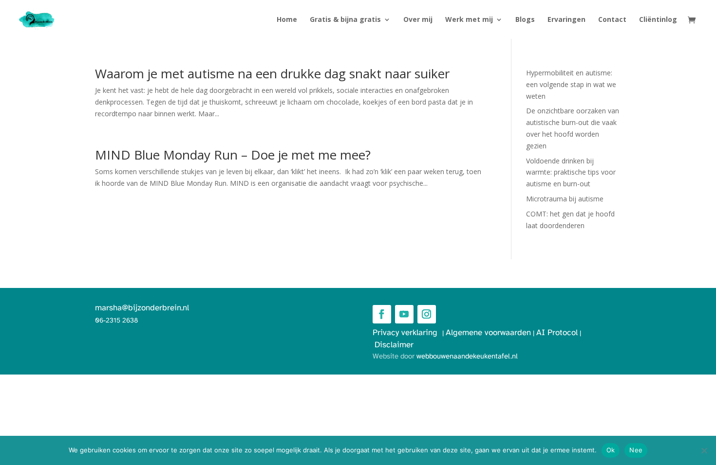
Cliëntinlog (658, 20)
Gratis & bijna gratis (345, 20)
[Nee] (704, 450)
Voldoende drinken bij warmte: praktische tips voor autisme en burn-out (571, 172)
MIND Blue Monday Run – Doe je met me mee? (233, 154)
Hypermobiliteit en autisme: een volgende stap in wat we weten (571, 84)
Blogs (525, 20)
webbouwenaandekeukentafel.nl (467, 356)
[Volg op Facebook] (382, 314)
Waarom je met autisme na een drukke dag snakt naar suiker (272, 73)
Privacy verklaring (407, 332)
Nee (635, 450)
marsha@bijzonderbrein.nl (142, 308)
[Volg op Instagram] (426, 314)
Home (287, 20)
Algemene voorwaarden (488, 332)
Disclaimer (394, 344)
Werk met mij (469, 20)
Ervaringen (566, 20)
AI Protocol (557, 332)
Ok (610, 450)
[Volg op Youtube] (404, 314)
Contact (612, 20)
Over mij (418, 20)
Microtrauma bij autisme (564, 198)
